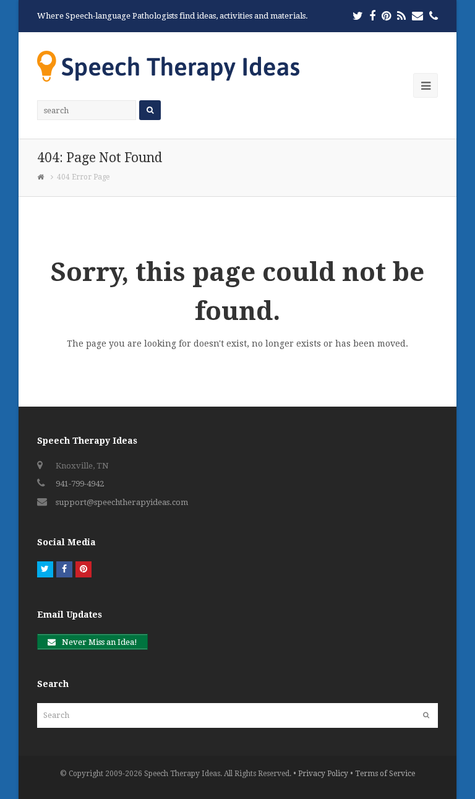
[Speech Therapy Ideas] (168, 66)
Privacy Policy (323, 773)
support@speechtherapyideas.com (122, 502)
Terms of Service (385, 773)
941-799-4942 (80, 483)
